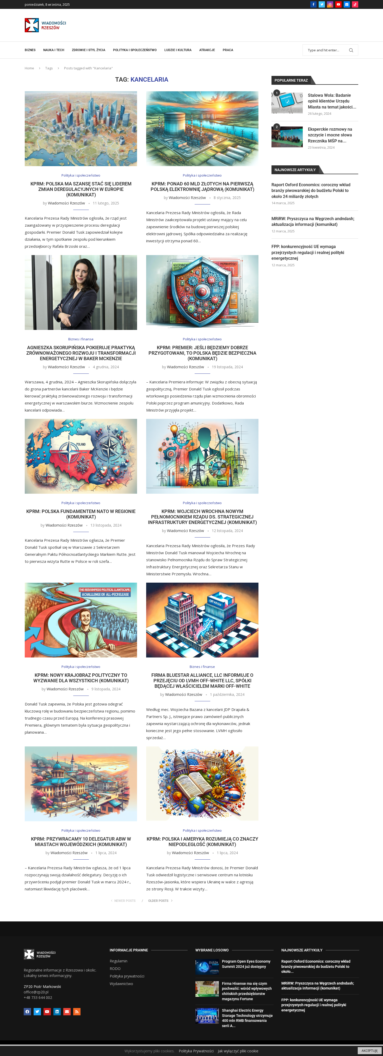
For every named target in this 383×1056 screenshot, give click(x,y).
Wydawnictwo (121, 984)
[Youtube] (338, 4)
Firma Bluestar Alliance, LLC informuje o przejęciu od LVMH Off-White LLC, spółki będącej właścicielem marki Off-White (202, 680)
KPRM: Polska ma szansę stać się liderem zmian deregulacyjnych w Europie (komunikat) (81, 189)
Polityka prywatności (127, 976)
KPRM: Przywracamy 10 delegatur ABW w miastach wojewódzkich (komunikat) (81, 841)
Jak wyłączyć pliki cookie (238, 1050)
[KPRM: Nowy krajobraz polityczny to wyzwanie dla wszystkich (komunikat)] (81, 620)
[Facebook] (313, 4)
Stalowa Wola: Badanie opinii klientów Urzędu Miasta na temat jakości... (332, 101)
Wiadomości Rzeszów (66, 203)
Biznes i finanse (81, 339)
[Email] (347, 4)
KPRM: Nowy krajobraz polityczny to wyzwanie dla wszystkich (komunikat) (81, 677)
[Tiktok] (355, 4)
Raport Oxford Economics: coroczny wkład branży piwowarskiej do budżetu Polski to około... (315, 966)
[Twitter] (322, 4)
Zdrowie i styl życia (88, 50)
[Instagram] (330, 4)
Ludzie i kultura (177, 50)
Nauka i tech (53, 50)
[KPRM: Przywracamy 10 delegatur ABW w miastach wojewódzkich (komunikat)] (81, 783)
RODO (115, 968)
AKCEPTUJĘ (370, 1050)
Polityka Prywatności (196, 1050)
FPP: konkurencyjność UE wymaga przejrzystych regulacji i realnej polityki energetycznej (307, 252)
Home (29, 68)
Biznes (30, 50)
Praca (228, 50)
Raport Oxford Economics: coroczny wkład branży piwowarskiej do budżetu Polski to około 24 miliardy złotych (310, 190)
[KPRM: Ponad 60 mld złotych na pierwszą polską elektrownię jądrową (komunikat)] (202, 128)
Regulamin (118, 961)
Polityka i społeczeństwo (135, 50)
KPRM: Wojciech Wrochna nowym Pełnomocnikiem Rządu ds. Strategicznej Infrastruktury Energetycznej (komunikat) (202, 517)
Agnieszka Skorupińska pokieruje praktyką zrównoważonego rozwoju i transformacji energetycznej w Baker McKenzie (81, 353)
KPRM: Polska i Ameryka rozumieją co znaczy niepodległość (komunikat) (202, 841)
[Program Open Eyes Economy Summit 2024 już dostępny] (207, 967)
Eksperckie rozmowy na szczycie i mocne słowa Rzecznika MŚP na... (330, 135)
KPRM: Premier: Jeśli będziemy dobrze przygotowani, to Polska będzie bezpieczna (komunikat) (202, 353)
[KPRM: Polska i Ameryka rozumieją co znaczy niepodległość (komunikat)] (202, 783)
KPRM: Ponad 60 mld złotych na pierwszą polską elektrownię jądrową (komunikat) (202, 186)
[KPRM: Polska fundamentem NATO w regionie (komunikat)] (81, 456)
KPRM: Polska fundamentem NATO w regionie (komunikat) (80, 514)
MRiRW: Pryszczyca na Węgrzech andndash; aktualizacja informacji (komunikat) (312, 221)
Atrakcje (207, 50)
